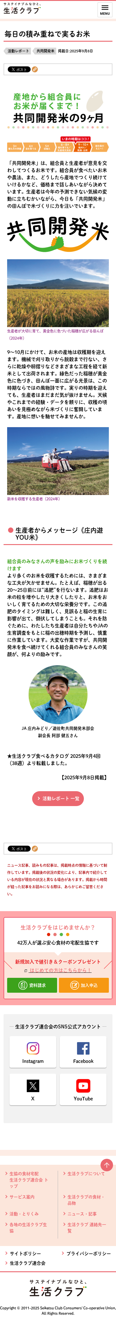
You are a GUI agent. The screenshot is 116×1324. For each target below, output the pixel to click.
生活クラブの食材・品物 (86, 1200)
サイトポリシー (25, 1253)
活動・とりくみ (24, 1214)
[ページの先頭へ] (107, 1167)
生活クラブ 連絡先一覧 (87, 1227)
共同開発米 (45, 51)
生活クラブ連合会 (28, 1263)
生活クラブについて (86, 1174)
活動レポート (18, 51)
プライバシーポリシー (88, 1253)
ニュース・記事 (82, 1214)
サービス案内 (22, 1197)
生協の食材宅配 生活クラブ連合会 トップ (29, 1180)
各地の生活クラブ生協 (28, 1227)
